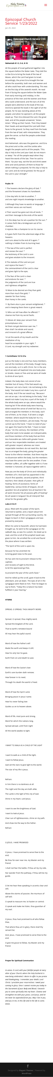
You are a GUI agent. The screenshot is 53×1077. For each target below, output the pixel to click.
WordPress (26, 1073)
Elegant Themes (26, 1070)
